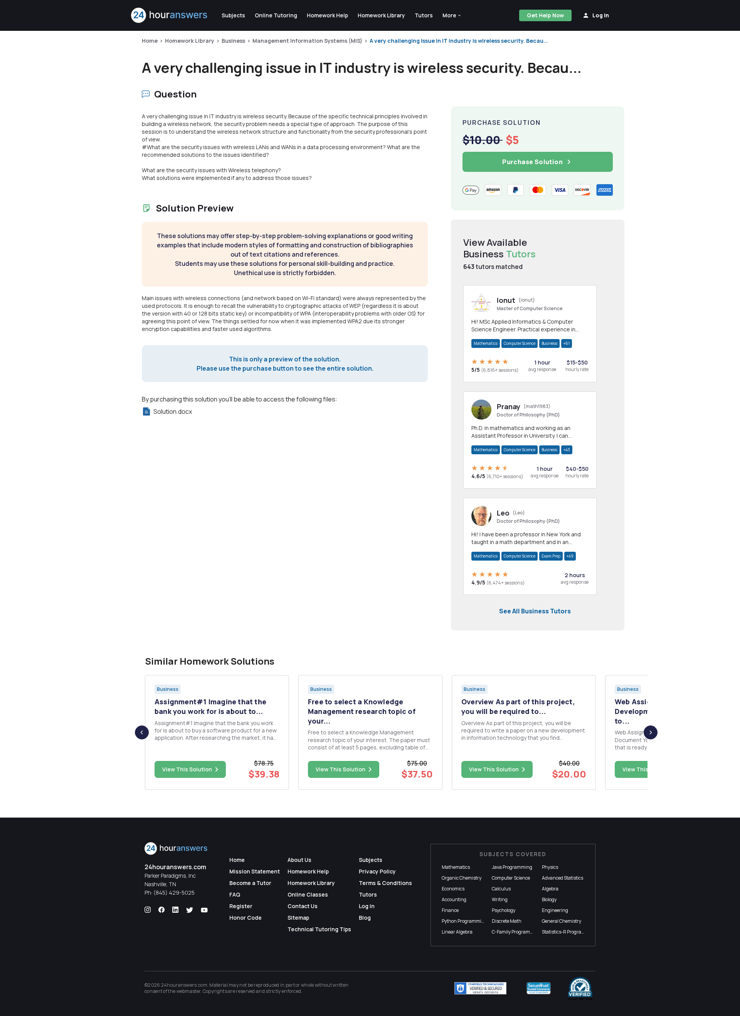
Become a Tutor (250, 883)
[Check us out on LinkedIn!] (175, 910)
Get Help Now (545, 15)
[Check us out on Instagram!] (148, 910)
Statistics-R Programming (569, 932)
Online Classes (308, 894)
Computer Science (519, 343)
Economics (453, 888)
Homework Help (308, 871)
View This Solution (187, 769)
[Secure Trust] (538, 988)
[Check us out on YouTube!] (204, 910)
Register (240, 906)
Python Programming (464, 921)
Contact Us (303, 906)
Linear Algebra (457, 932)
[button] (452, 15)
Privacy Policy (377, 871)
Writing (500, 899)
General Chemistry (561, 921)
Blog (365, 917)
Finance (450, 910)
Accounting (454, 899)
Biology (549, 899)
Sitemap (298, 917)
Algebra (550, 888)
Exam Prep (551, 556)
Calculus (501, 888)
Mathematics (486, 343)
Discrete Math (506, 921)
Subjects (370, 859)
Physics (550, 867)
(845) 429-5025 (174, 892)
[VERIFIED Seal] (580, 988)
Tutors (368, 894)
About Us (299, 859)
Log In (367, 906)
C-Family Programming (516, 932)
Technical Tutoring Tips (319, 929)
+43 (566, 449)
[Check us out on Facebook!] (161, 910)
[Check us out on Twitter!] (189, 910)
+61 (566, 343)
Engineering (555, 910)
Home (150, 40)
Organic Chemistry (461, 878)
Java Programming (512, 867)
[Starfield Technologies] (480, 988)
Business (233, 40)
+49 (570, 556)
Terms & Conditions (385, 883)
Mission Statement (254, 871)
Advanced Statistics (562, 878)
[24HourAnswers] (169, 15)
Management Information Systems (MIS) (307, 40)
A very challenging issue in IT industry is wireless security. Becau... (459, 40)
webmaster (189, 991)
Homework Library (189, 40)
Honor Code (245, 917)
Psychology (503, 910)
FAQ (234, 894)
